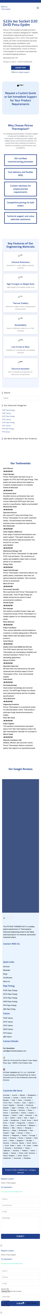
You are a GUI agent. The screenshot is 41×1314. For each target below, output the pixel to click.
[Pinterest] (5, 955)
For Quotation (9, 1048)
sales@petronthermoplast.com (11, 1191)
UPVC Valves (6, 420)
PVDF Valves (6, 413)
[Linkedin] (18, 949)
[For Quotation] (4, 1045)
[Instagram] (24, 949)
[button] (20, 750)
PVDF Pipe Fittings (8, 410)
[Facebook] (5, 949)
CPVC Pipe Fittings (8, 423)
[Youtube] (12, 949)
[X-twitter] (30, 949)
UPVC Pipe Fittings (8, 416)
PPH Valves (6, 432)
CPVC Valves (6, 426)
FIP (16, 58)
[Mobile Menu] (38, 8)
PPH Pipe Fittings (8, 429)
